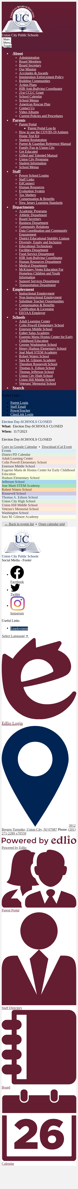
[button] (17, 53)
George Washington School (38, 344)
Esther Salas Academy (34, 333)
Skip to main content (16, 3)
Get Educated (28, 151)
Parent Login (19, 403)
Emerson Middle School (35, 329)
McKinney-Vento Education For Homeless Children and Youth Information (41, 273)
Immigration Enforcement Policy (41, 77)
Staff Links (26, 179)
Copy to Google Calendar (19, 447)
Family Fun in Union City (37, 147)
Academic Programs (33, 211)
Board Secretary (30, 65)
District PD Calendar (16, 454)
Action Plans (28, 85)
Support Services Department (39, 281)
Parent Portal (28, 124)
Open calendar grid (52, 524)
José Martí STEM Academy (38, 352)
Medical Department (33, 265)
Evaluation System (32, 191)
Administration (29, 57)
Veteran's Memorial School (20, 509)
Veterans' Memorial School (37, 383)
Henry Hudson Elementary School (42, 348)
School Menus (29, 100)
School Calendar (30, 96)
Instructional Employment (36, 293)
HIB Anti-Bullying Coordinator (40, 88)
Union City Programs (33, 159)
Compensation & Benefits (36, 199)
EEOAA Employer (32, 313)
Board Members (30, 61)
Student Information (32, 163)
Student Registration (33, 140)
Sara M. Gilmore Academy (37, 360)
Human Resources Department (40, 262)
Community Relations (34, 227)
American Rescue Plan (34, 104)
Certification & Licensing (36, 309)
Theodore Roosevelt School (38, 364)
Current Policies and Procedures (41, 116)
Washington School (15, 513)
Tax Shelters (27, 195)
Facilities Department (33, 250)
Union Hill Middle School (37, 379)
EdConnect (26, 183)
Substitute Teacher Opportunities (41, 301)
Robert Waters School (34, 356)
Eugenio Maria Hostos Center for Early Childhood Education (46, 339)
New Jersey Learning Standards (41, 203)
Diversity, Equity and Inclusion (40, 242)
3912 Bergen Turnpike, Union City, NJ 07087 (39, 827)
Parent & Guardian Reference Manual (45, 144)
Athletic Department (33, 215)
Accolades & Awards (33, 73)
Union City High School (36, 376)
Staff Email (18, 406)
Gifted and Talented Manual (38, 155)
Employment (19, 628)
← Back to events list (19, 524)
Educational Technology (35, 246)
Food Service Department (36, 254)
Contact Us (26, 108)
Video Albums (29, 112)
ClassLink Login (21, 414)
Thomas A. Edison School (37, 368)
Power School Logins (34, 175)
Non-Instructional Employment (40, 297)
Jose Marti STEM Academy (21, 485)
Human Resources (31, 187)
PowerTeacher (20, 410)
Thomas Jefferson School (36, 372)
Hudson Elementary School (20, 478)
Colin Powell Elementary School (41, 325)
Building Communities (34, 81)
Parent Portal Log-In (42, 128)
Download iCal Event (57, 447)
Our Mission (27, 69)
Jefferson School (13, 482)
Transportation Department (37, 285)
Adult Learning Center (34, 321)
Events (6, 450)
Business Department (33, 223)
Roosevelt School (14, 493)
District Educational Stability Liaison (44, 238)
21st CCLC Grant (31, 92)
